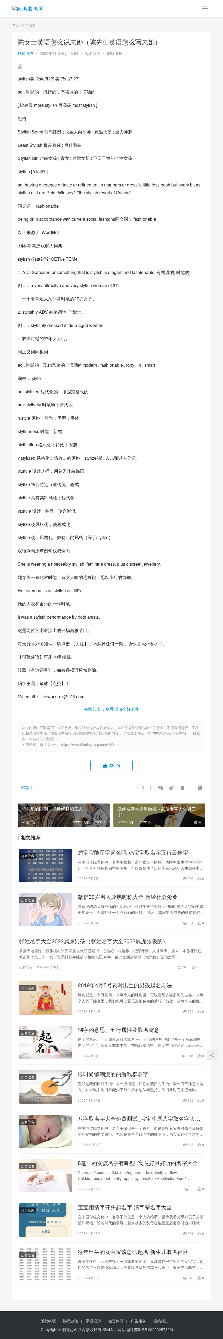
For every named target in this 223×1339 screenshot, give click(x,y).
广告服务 (138, 1320)
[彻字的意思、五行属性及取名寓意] (45, 1042)
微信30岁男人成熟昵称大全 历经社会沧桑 (128, 897)
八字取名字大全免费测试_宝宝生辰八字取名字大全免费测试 (139, 1118)
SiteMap (110, 1329)
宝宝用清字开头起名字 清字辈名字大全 (125, 1207)
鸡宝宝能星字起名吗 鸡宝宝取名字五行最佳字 (133, 852)
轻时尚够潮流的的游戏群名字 (113, 1074)
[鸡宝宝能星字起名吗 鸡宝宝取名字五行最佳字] (45, 865)
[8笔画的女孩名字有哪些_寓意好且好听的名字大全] (45, 1175)
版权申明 (48, 1320)
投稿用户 (25, 53)
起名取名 (92, 53)
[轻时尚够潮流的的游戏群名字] (45, 1086)
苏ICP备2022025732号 (154, 1329)
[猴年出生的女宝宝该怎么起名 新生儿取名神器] (45, 1264)
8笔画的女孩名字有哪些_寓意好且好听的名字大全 (138, 1163)
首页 (15, 25)
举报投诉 (93, 1320)
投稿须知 (161, 1320)
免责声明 (115, 1320)
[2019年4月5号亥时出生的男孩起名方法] (45, 997)
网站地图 (125, 1329)
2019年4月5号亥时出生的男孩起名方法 (125, 985)
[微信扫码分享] (161, 787)
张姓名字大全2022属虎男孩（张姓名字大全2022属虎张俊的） (93, 941)
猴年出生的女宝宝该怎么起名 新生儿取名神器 (133, 1252)
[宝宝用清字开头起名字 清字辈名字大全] (45, 1220)
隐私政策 (70, 1320)
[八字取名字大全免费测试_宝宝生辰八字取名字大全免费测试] (45, 1131)
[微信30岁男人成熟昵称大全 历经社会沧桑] (45, 909)
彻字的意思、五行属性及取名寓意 (118, 1029)
